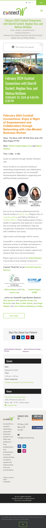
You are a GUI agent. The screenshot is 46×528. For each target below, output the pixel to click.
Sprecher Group (26, 300)
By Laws (17, 496)
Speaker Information (25, 496)
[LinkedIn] (24, 446)
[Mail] (19, 451)
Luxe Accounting (10, 217)
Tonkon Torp (23, 214)
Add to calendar (14, 316)
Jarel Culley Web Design (25, 500)
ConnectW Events (27, 382)
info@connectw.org (26, 437)
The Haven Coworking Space (15, 397)
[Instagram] (24, 451)
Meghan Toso (26, 146)
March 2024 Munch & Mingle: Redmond (32, 350)
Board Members (35, 258)
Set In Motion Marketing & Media (28, 306)
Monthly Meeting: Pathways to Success (13, 350)
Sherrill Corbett (15, 146)
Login (41, 3)
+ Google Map (11, 405)
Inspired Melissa (10, 220)
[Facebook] (19, 446)
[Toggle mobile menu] (42, 10)
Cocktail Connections (12, 382)
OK (23, 524)
